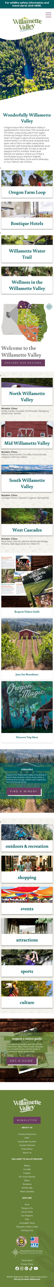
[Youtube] (36, 1269)
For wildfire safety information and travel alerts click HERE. (27, 4)
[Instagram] (22, 1269)
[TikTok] (31, 1269)
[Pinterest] (27, 1269)
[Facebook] (17, 1269)
